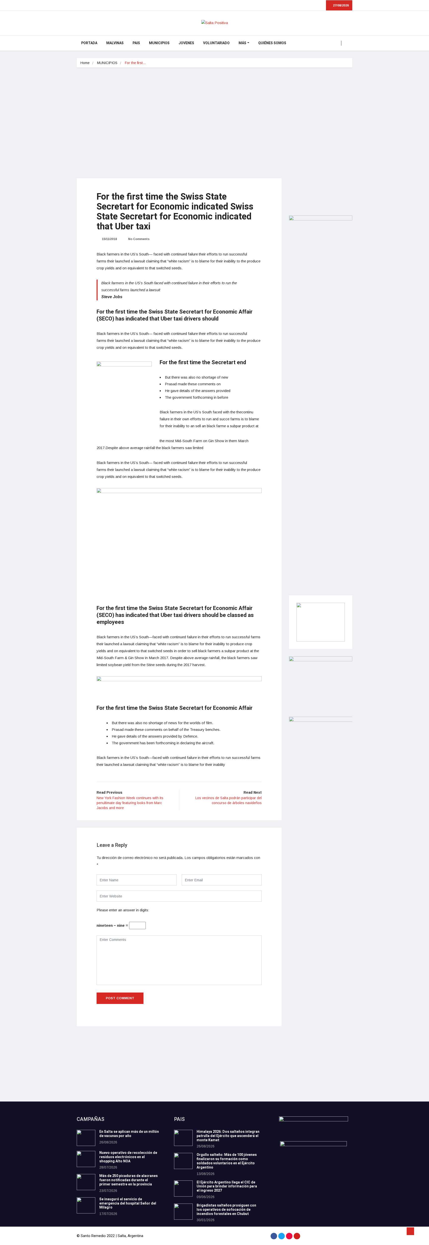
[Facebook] (274, 1236)
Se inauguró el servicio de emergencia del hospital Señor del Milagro (127, 1203)
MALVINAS (115, 43)
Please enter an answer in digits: (123, 910)
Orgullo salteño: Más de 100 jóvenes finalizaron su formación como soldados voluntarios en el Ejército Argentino (227, 1161)
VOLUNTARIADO (216, 43)
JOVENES (186, 43)
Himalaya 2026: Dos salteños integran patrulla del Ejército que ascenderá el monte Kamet (228, 1136)
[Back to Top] (410, 1231)
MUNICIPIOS (159, 43)
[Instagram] (289, 1236)
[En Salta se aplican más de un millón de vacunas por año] (86, 1138)
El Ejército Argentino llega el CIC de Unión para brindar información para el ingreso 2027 (227, 1186)
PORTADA (89, 43)
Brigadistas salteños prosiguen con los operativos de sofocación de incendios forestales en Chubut (226, 1209)
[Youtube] (297, 1236)
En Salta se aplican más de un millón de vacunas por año (129, 1133)
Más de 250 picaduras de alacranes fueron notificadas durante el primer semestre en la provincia (128, 1180)
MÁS (242, 43)
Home (85, 63)
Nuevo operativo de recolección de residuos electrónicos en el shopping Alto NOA (128, 1157)
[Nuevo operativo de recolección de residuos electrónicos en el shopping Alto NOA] (86, 1159)
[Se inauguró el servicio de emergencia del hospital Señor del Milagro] (86, 1205)
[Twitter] (281, 1236)
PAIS (136, 43)
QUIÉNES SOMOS (272, 43)
